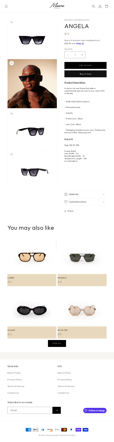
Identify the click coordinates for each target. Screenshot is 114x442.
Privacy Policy (14, 379)
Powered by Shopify (67, 435)
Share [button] (70, 211)
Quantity (68, 49)
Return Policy (14, 372)
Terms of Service (15, 386)
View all (57, 343)
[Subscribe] (56, 410)
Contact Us (13, 393)
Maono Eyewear (52, 435)
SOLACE (11, 330)
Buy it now (85, 73)
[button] (6, 6)
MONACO (62, 278)
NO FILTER (62, 330)
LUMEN (10, 278)
